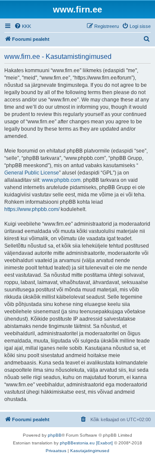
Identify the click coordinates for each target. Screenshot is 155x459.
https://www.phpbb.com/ (31, 209)
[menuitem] (22, 26)
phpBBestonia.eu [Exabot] (86, 443)
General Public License (31, 173)
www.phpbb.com (61, 180)
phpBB (55, 435)
